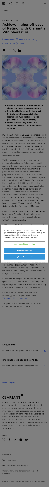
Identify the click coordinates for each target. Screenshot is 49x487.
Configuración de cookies (24, 244)
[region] (24, 243)
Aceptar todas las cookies (24, 257)
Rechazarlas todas (24, 250)
